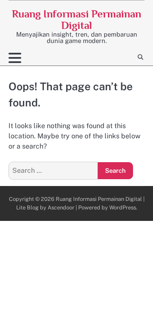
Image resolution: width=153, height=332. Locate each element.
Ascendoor (61, 207)
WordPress (122, 207)
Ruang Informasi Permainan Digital (76, 19)
